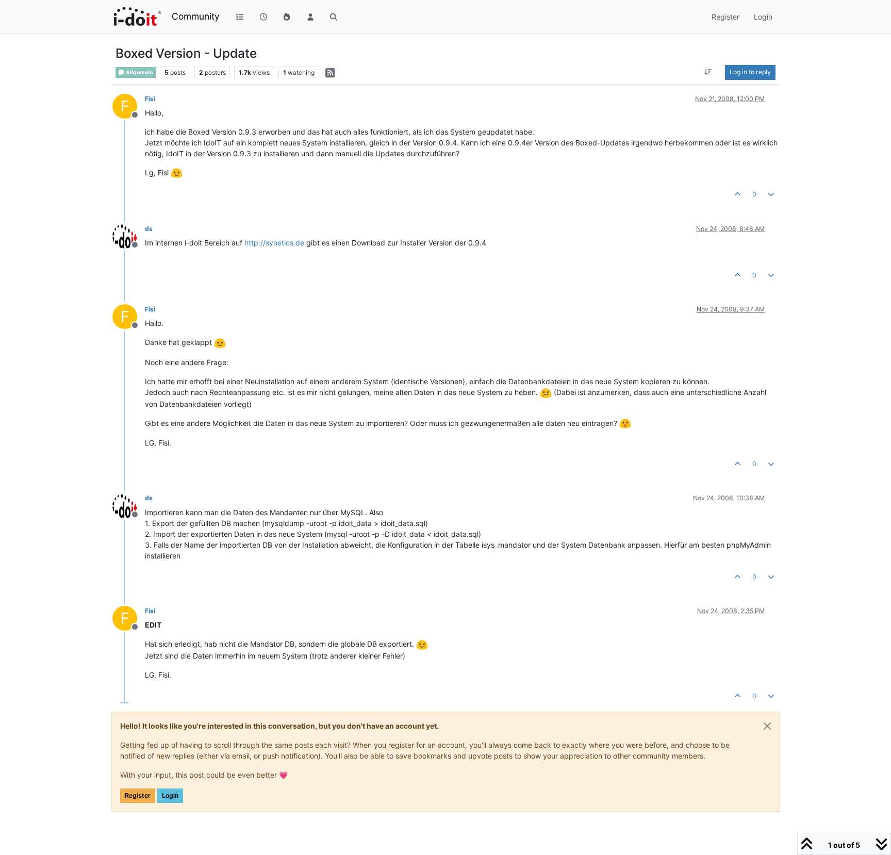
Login (170, 795)
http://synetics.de (274, 242)
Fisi (150, 99)
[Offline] (128, 235)
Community (196, 16)
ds (149, 229)
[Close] (767, 726)
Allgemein (139, 72)
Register (138, 795)
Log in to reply (750, 72)
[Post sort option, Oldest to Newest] (708, 72)
